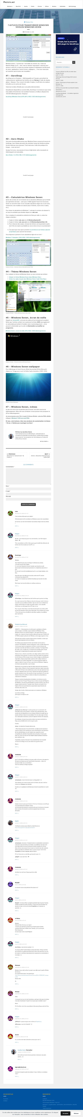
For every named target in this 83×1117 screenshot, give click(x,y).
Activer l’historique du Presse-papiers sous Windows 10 (66, 83)
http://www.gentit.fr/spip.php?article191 (25, 827)
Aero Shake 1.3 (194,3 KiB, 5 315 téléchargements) (21, 155)
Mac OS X (18, 6)
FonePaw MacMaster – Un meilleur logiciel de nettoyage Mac (67, 94)
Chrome (40, 6)
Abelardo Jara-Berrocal (21, 624)
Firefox (32, 6)
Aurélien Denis (21, 1050)
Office (46, 6)
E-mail (8, 491)
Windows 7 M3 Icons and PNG (20, 418)
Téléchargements (47, 1108)
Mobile (54, 6)
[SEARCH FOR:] (64, 62)
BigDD (17, 821)
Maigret (17, 533)
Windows (9, 6)
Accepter (65, 1113)
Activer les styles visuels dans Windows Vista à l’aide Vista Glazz (27, 279)
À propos (5, 1099)
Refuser (76, 1113)
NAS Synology (72, 6)
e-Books (45, 1099)
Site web (8, 496)
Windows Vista (29, 22)
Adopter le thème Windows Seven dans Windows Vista (25, 277)
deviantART (16, 320)
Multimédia (62, 6)
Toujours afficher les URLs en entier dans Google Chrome (66, 72)
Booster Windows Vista (48, 1100)
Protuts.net (9, 2)
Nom (8, 486)
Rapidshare (38, 1021)
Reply (17, 547)
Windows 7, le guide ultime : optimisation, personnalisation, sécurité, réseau (60, 1105)
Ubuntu (26, 6)
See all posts (43, 441)
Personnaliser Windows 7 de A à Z (51, 1102)
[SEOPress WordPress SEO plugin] (68, 44)
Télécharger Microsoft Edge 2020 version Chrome (66, 77)
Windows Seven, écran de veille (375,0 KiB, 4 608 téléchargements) (26, 331)
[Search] (73, 62)
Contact (5, 1101)
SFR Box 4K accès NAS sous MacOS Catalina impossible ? (67, 88)
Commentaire (10, 466)
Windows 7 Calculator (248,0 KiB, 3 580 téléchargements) (23, 237)
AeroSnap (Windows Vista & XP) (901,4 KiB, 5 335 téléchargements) (26, 96)
